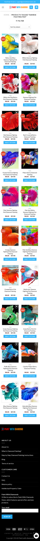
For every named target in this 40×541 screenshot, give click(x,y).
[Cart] (36, 7)
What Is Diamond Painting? (11, 451)
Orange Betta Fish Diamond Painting (10, 290)
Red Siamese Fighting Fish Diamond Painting (10, 136)
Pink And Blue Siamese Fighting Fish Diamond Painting (30, 252)
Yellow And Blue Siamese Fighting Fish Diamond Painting (10, 60)
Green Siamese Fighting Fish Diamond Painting (10, 330)
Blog (3, 459)
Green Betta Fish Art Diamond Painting (29, 330)
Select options (10, 67)
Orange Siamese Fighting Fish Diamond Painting (10, 252)
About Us (5, 447)
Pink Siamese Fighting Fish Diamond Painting (10, 211)
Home (6, 15)
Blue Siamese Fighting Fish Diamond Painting (10, 407)
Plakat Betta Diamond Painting (30, 173)
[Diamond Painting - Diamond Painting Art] (19, 7)
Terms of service (8, 463)
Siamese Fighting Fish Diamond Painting (29, 98)
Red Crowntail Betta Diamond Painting (29, 136)
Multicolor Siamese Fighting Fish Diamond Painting (30, 291)
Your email (5, 507)
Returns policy (7, 484)
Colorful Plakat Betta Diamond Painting (30, 367)
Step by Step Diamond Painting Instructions (17, 455)
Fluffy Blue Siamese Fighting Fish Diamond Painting (10, 368)
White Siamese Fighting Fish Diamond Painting (29, 59)
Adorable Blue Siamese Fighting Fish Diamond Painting (29, 408)
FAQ (3, 480)
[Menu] (3, 7)
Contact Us (6, 476)
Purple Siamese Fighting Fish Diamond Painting (10, 173)
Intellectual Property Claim (11, 488)
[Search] (31, 7)
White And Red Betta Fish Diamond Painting (10, 98)
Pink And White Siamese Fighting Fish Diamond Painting (29, 212)
